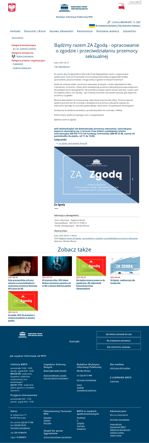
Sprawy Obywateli (61, 31)
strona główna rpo (30, 335)
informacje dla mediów (120, 368)
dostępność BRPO (118, 427)
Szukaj (108, 22)
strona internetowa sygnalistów (57, 437)
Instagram (81, 429)
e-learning (114, 381)
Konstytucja (85, 31)
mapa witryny (116, 424)
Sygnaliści (129, 31)
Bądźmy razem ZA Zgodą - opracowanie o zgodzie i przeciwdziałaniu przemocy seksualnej (98, 238)
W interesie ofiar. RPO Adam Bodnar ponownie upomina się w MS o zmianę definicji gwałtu (56, 283)
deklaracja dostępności (120, 430)
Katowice (48, 417)
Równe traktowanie (25, 56)
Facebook (81, 417)
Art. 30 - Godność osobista (24, 48)
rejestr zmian (116, 435)
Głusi (134, 22)
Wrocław (47, 423)
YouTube (81, 426)
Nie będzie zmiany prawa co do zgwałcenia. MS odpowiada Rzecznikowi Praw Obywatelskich (90, 284)
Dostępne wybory (107, 31)
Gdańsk (47, 420)
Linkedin (80, 423)
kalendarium (64, 66)
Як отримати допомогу (119, 340)
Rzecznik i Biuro (35, 31)
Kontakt (15, 31)
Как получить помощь (118, 347)
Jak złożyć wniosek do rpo (119, 334)
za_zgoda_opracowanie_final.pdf (73, 143)
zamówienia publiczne (86, 390)
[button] (60, 179)
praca (79, 385)
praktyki (80, 387)
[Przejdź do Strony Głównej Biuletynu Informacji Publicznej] (121, 6)
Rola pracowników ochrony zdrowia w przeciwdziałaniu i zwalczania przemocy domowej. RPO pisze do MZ (23, 284)
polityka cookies (117, 432)
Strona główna (17, 37)
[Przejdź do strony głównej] (74, 7)
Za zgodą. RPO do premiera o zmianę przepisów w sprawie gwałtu (21, 318)
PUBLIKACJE (18, 64)
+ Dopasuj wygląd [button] (134, 2)
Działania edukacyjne (22, 68)
